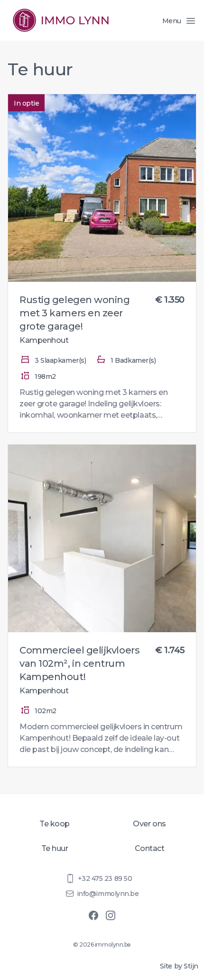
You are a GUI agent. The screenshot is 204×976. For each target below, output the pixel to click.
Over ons (149, 823)
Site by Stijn (179, 966)
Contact (150, 848)
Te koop (54, 823)
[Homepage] (61, 20)
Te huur (54, 848)
